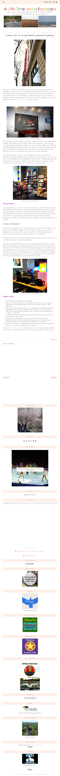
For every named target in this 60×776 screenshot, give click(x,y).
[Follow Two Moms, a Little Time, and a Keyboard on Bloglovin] (30, 698)
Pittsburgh (44, 33)
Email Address (23, 745)
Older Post (53, 377)
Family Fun (35, 33)
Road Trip (52, 33)
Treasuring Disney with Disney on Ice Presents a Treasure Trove (30, 469)
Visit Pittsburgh (16, 328)
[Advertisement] (30, 391)
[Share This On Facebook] (52, 340)
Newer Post (7, 377)
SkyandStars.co (42, 774)
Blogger (33, 548)
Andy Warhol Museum (22, 33)
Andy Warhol (9, 33)
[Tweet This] (54, 340)
